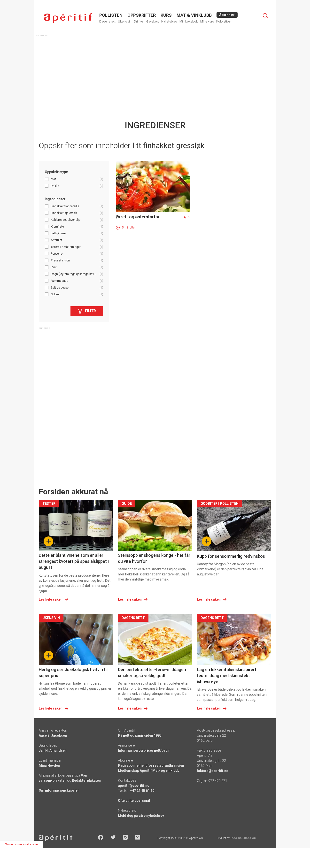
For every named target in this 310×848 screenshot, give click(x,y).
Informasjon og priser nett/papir (144, 750)
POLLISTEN (111, 15)
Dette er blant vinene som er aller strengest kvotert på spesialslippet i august (74, 561)
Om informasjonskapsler (59, 790)
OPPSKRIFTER (141, 15)
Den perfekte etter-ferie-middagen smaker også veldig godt (152, 672)
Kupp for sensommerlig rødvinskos (231, 556)
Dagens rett (107, 21)
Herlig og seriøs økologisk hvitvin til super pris (73, 672)
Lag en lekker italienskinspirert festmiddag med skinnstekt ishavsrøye (226, 675)
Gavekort (152, 21)
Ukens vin (125, 21)
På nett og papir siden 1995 (140, 735)
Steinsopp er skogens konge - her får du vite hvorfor (154, 558)
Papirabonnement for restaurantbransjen (151, 765)
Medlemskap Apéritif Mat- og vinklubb (148, 770)
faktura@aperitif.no (212, 771)
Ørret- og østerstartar (138, 216)
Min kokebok (188, 21)
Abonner (227, 15)
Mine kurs (207, 21)
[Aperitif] (68, 18)
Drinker (139, 21)
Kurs (166, 15)
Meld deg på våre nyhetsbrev (141, 815)
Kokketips (223, 21)
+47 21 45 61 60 (142, 791)
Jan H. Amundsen (53, 750)
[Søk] (265, 15)
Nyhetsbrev (169, 21)
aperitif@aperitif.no (133, 785)
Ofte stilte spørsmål (134, 800)
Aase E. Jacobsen (53, 735)
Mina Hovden (49, 765)
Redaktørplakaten (86, 780)
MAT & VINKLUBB (194, 15)
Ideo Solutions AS (243, 838)
